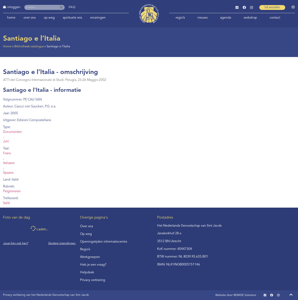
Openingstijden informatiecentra (103, 241)
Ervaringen (98, 17)
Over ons (30, 17)
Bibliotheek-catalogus (29, 46)
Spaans (8, 172)
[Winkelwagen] (293, 7)
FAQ (72, 7)
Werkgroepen (90, 257)
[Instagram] (251, 7)
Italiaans (9, 163)
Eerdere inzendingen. (62, 243)
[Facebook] (244, 7)
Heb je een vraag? (93, 264)
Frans (7, 153)
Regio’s (180, 17)
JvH (6, 141)
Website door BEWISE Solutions (235, 295)
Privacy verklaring (92, 280)
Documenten (12, 132)
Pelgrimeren (12, 191)
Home (11, 17)
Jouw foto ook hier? (15, 243)
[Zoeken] (62, 7)
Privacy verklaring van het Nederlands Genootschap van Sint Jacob (46, 295)
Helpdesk (87, 272)
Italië (6, 203)
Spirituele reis (72, 17)
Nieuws (202, 17)
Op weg (49, 17)
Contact (275, 17)
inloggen (13, 7)
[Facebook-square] (237, 7)
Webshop (250, 17)
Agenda (225, 17)
